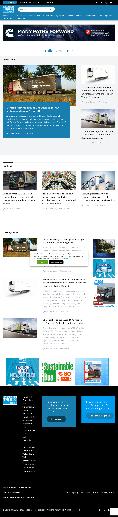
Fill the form (56, 419)
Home (5, 15)
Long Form (20, 18)
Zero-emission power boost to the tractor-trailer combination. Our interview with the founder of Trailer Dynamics (98, 92)
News (23, 15)
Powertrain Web (29, 460)
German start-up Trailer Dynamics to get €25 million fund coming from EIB (33, 109)
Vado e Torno (28, 450)
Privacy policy (72, 492)
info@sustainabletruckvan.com (19, 497)
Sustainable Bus (29, 407)
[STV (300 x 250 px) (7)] (92, 372)
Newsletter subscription (28, 2)
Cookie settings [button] (56, 262)
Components (90, 15)
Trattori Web (28, 464)
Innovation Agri (29, 447)
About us (41, 2)
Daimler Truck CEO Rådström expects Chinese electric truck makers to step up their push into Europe (19, 198)
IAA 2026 (14, 15)
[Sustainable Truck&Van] (8, 9)
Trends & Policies (74, 15)
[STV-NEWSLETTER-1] (104, 268)
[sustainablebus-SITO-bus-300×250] (104, 248)
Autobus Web (28, 467)
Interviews (104, 102)
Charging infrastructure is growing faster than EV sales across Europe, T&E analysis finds (98, 197)
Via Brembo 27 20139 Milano (18, 487)
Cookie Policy (85, 492)
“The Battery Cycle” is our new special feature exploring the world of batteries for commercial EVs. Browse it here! (59, 198)
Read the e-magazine (100, 416)
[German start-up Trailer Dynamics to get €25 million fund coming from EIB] (39, 85)
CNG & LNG (8, 18)
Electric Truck (34, 15)
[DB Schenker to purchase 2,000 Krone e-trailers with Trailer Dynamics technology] (98, 118)
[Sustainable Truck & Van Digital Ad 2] (59, 33)
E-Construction (28, 471)
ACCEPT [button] (42, 262)
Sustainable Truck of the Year (27, 400)
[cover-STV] (104, 294)
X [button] (83, 254)
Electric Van (48, 15)
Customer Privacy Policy (103, 492)
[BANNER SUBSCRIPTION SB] (57, 372)
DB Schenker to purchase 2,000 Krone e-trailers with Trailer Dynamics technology (97, 134)
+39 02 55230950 (12, 492)
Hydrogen (60, 15)
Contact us (49, 2)
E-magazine (10, 2)
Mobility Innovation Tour (27, 440)
